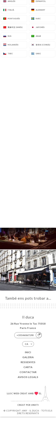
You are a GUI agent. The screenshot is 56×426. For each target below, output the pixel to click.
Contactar (28, 372)
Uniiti (35, 405)
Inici (28, 352)
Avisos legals (28, 376)
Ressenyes (28, 362)
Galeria (28, 357)
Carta (28, 367)
